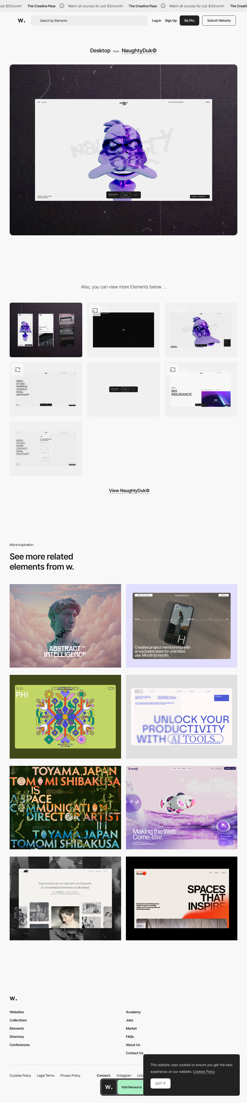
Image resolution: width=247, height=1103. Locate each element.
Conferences (20, 1045)
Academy (133, 1012)
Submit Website (219, 20)
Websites (17, 1012)
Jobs (129, 1020)
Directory (17, 1036)
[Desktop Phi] (65, 717)
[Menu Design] (46, 389)
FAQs (130, 1036)
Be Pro (189, 20)
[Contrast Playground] (201, 330)
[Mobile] (46, 330)
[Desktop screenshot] (65, 898)
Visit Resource (131, 1087)
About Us (133, 1045)
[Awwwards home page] (109, 1087)
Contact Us (134, 1053)
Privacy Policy (70, 1075)
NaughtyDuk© (139, 50)
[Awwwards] (21, 20)
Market (131, 1028)
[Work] (201, 389)
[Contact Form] (46, 448)
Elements (17, 1028)
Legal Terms (46, 1075)
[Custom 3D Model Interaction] (123, 330)
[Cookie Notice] (123, 389)
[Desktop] (65, 626)
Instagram (124, 1075)
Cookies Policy (20, 1075)
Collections (18, 1020)
